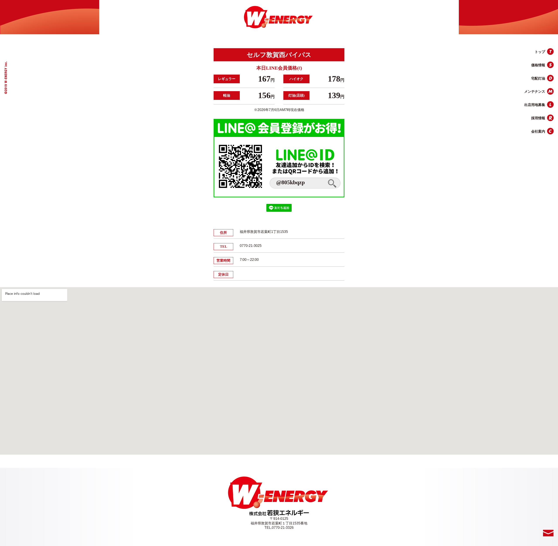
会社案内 (538, 131)
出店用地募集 (534, 105)
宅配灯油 (538, 78)
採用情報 (538, 118)
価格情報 (538, 65)
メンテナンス (534, 91)
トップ (540, 52)
